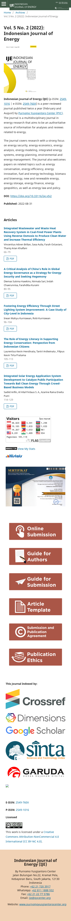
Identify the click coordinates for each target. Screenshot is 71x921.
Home (7, 12)
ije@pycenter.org (40, 898)
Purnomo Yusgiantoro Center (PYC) (40, 113)
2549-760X (29, 103)
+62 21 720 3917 (40, 886)
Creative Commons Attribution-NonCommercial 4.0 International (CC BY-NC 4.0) (32, 836)
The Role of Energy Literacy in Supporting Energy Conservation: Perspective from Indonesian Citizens (31, 342)
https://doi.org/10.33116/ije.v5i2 (31, 196)
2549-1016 (22, 810)
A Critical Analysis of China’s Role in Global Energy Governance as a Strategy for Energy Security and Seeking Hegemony (32, 272)
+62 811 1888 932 (43, 890)
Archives (20, 12)
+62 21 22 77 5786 (38, 894)
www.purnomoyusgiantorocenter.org (42, 904)
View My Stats (26, 449)
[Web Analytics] (11, 449)
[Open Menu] (4, 4)
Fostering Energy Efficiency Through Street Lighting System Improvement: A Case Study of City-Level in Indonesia (35, 309)
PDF (11, 258)
